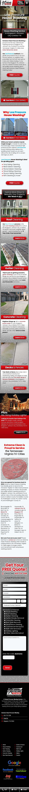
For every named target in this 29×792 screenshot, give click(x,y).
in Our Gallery (15, 100)
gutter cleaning (7, 274)
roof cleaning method (13, 226)
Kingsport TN (19, 512)
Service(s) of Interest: (11, 610)
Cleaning (14, 219)
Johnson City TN (20, 508)
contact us (11, 540)
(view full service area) (9, 50)
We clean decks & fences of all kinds (14, 378)
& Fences (14, 367)
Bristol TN (4, 512)
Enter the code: (12, 654)
